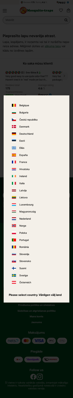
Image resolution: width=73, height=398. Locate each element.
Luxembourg (26, 204)
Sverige (23, 275)
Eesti (22, 140)
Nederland (25, 218)
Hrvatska (24, 169)
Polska (23, 232)
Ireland (23, 176)
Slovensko (25, 261)
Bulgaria (23, 112)
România (24, 247)
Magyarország (27, 211)
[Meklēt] (66, 20)
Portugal (24, 239)
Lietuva (23, 197)
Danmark (24, 126)
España (23, 155)
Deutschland (26, 133)
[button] (4, 10)
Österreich (25, 282)
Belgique (24, 105)
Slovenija (24, 254)
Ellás (21, 147)
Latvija (23, 190)
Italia (22, 183)
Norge (22, 225)
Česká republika (28, 119)
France (23, 162)
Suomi (22, 268)
